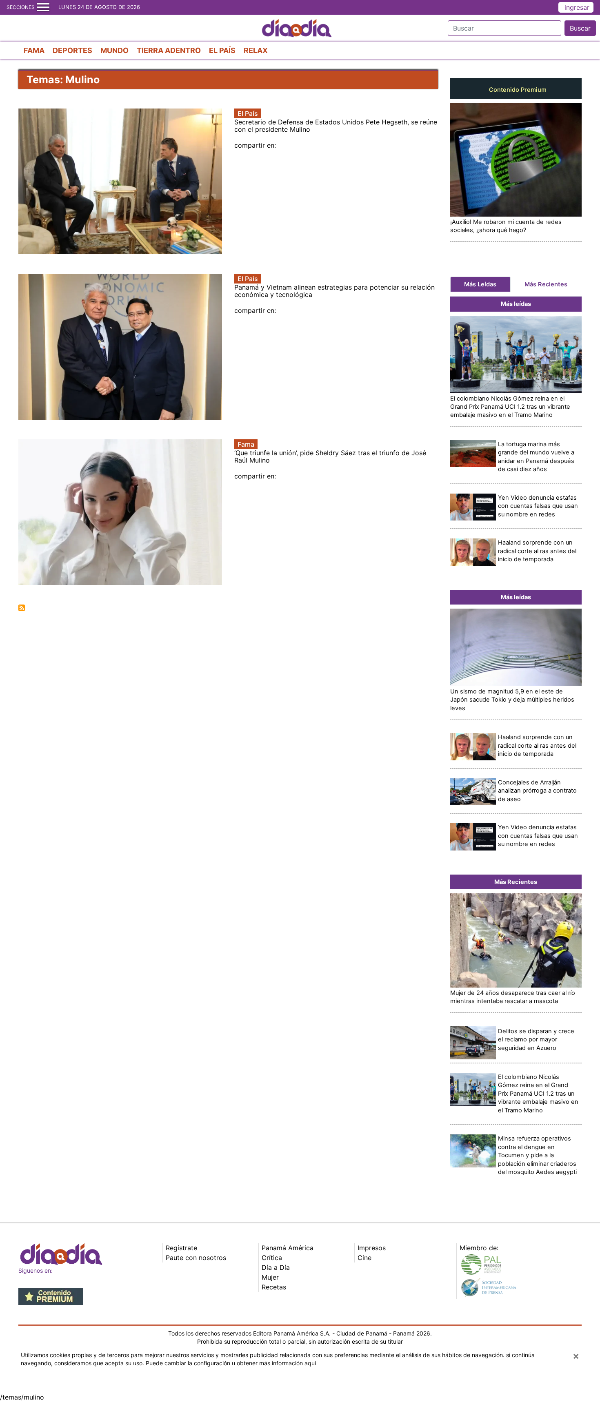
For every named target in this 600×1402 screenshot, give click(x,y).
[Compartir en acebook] (278, 145)
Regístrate (181, 1248)
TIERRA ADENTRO (169, 50)
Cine (364, 1258)
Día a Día (276, 1267)
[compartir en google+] (286, 145)
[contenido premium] (50, 1295)
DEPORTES (72, 50)
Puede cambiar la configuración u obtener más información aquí (231, 1363)
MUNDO (114, 50)
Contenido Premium (518, 89)
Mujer (270, 1277)
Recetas (274, 1287)
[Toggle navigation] (43, 7)
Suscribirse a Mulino (21, 608)
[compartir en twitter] (282, 145)
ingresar (576, 7)
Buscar (580, 28)
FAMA (34, 50)
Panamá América (287, 1248)
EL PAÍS (222, 50)
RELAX (256, 50)
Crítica (272, 1258)
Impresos (372, 1248)
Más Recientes (545, 284)
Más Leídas (480, 284)
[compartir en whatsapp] (290, 145)
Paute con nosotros (196, 1258)
